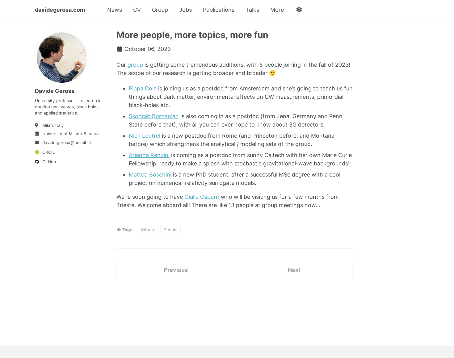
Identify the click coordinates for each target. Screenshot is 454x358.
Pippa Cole (143, 88)
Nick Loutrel (144, 135)
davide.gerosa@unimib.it (66, 142)
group (135, 64)
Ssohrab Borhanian (154, 116)
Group (160, 9)
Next (294, 270)
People (170, 229)
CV (137, 9)
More (277, 9)
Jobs (185, 9)
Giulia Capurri (201, 197)
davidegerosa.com (60, 9)
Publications (218, 9)
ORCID (49, 152)
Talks (252, 9)
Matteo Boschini (150, 174)
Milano (147, 229)
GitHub (49, 161)
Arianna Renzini (149, 155)
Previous (176, 270)
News (114, 9)
